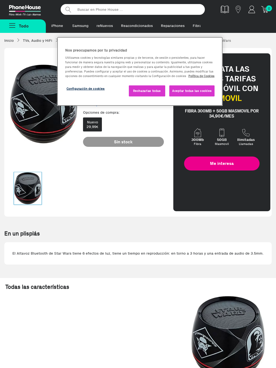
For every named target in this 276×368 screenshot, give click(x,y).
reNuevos (104, 25)
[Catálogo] (225, 9)
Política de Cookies (201, 76)
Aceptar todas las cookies (192, 91)
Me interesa (222, 163)
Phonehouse (29, 9)
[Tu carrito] (265, 9)
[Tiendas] (238, 9)
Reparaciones (173, 25)
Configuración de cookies (86, 89)
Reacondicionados (137, 25)
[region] (140, 71)
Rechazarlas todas (147, 91)
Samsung (80, 25)
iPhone (57, 25)
